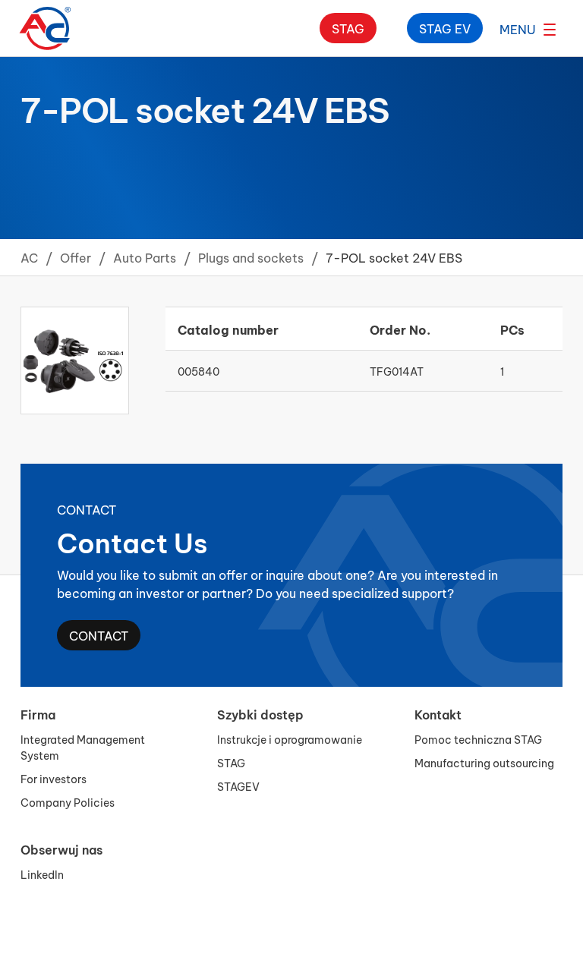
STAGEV (238, 786)
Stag (348, 27)
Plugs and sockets (251, 257)
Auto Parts (144, 257)
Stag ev (445, 27)
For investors (53, 778)
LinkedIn (42, 874)
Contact (98, 635)
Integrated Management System (82, 747)
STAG (231, 762)
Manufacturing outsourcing (484, 762)
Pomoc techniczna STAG (478, 739)
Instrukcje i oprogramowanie (289, 739)
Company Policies (67, 802)
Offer (75, 257)
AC (29, 257)
